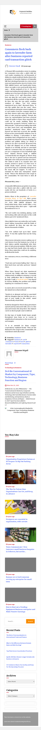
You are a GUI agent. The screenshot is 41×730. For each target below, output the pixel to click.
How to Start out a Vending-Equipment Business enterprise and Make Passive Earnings (20, 609)
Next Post (9, 363)
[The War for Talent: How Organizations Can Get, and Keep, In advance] (20, 477)
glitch (27, 342)
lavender (8, 344)
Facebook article (22, 279)
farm (17, 342)
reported (16, 344)
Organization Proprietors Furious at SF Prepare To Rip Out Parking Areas (20, 461)
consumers (9, 342)
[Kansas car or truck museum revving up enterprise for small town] (20, 565)
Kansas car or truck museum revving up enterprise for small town (19, 579)
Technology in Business (13, 367)
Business (8, 45)
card (24, 340)
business (17, 340)
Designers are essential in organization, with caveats (16, 520)
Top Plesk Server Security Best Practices (19, 651)
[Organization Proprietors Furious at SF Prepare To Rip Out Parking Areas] (20, 447)
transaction (25, 344)
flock (22, 342)
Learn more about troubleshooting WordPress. (17, 721)
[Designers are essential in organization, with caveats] (20, 507)
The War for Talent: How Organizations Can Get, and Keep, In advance (19, 491)
